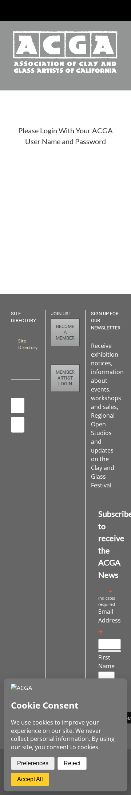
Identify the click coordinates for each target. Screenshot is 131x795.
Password (27, 194)
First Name (106, 661)
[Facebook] (17, 425)
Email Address (109, 623)
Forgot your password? (65, 257)
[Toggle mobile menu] (117, 79)
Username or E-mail (41, 163)
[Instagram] (17, 405)
